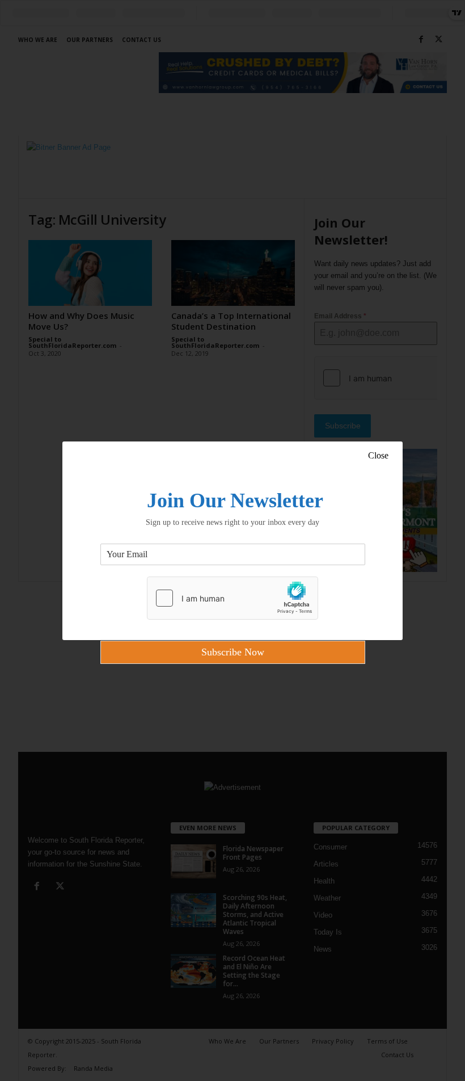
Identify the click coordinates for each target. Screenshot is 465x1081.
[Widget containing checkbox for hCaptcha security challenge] (232, 598)
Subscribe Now (232, 652)
